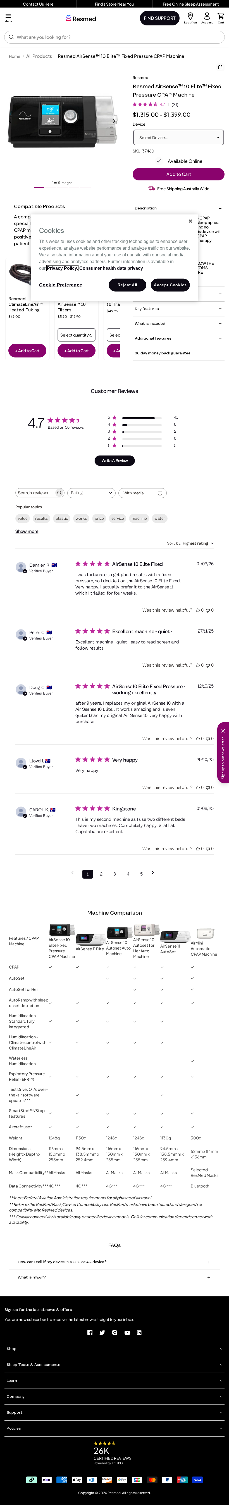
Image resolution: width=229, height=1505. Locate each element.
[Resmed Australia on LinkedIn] (139, 1332)
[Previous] (10, 121)
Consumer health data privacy (111, 268)
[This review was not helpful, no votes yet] (208, 610)
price (99, 518)
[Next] (114, 121)
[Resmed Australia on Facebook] (90, 1332)
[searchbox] (35, 492)
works (81, 518)
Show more (26, 531)
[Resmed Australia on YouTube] (127, 1332)
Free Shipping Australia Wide (183, 188)
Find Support (160, 18)
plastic (62, 518)
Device (139, 124)
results (41, 518)
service (117, 518)
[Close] (190, 221)
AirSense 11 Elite (90, 948)
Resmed (140, 77)
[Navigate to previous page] (74, 873)
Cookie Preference (60, 285)
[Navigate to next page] (154, 873)
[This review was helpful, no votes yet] (198, 610)
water (159, 518)
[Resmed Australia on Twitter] (102, 1332)
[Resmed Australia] (81, 18)
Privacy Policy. (62, 268)
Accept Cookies (170, 285)
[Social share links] (220, 67)
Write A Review (115, 460)
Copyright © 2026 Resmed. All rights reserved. (114, 1493)
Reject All (127, 285)
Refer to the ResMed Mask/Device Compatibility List (60, 1204)
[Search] (11, 37)
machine (139, 518)
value (22, 518)
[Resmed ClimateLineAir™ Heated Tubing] (27, 277)
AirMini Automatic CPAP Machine (204, 948)
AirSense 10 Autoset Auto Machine (118, 948)
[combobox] (91, 493)
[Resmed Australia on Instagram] (115, 1332)
